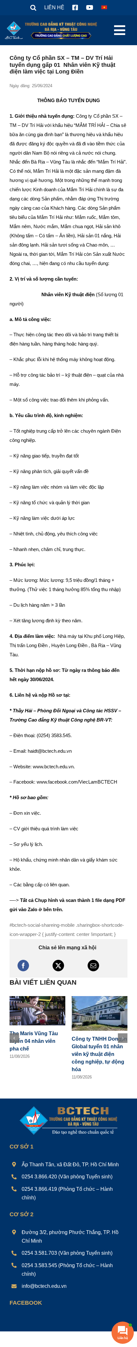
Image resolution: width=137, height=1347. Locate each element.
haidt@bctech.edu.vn (50, 751)
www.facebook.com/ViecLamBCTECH (77, 782)
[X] (58, 965)
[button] (33, 7)
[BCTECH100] (68, 1106)
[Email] (93, 965)
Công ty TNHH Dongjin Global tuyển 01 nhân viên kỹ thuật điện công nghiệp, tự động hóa (99, 1054)
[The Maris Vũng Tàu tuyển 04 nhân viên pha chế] (37, 999)
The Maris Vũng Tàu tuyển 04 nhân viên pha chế (34, 1041)
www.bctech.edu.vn (53, 766)
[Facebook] (23, 965)
